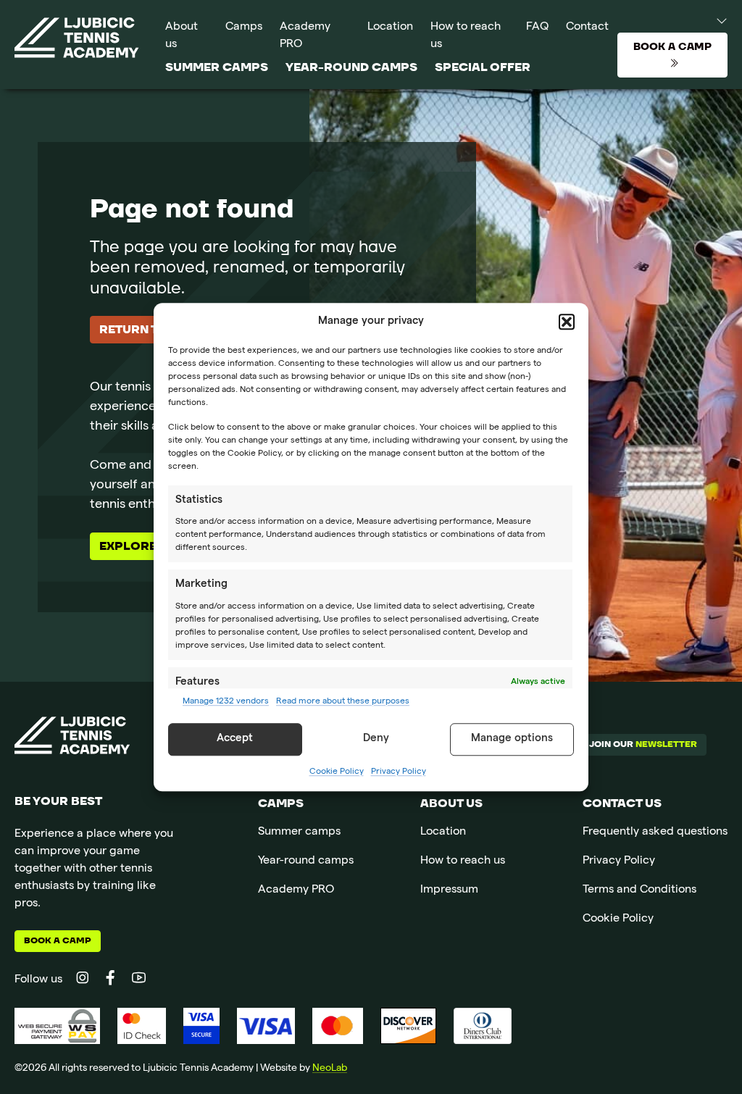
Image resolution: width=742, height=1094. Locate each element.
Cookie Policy (336, 772)
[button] (566, 322)
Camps (243, 27)
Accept (235, 739)
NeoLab (329, 1069)
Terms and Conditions (639, 890)
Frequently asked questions (655, 832)
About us (181, 36)
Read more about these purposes (342, 702)
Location (390, 27)
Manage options (512, 739)
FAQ (537, 27)
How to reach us (465, 36)
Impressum (449, 890)
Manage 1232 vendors (226, 702)
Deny (376, 739)
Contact (587, 27)
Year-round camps (351, 67)
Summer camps (216, 67)
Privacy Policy (398, 772)
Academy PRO (305, 36)
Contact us (622, 803)
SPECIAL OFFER (482, 67)
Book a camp (57, 941)
